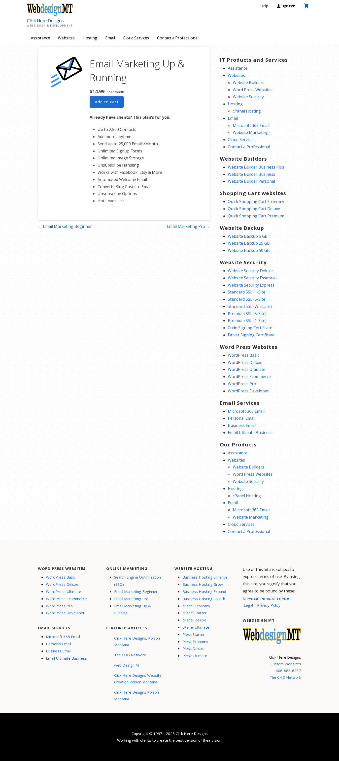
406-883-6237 (288, 670)
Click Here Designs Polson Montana (136, 695)
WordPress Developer (248, 391)
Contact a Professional (177, 38)
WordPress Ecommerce (249, 376)
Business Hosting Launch (203, 598)
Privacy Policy (268, 605)
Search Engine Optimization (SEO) (137, 581)
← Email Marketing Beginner (65, 226)
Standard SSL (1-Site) (247, 292)
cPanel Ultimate (195, 627)
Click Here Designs (45, 20)
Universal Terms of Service (266, 598)
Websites (66, 38)
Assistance (40, 38)
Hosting (90, 38)
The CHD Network (130, 654)
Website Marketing (251, 132)
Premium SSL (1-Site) (247, 320)
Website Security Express (251, 285)
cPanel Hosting (247, 111)
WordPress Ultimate (246, 369)
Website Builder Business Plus (256, 167)
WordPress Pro (242, 383)
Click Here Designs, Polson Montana (137, 641)
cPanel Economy (196, 605)
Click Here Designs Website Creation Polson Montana (138, 678)
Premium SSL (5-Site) (247, 313)
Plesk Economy (195, 641)
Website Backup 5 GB (248, 236)
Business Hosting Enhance (205, 577)
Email (110, 38)
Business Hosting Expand (204, 591)
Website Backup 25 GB (249, 243)
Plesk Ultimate (194, 655)
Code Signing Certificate (250, 327)
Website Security (248, 96)
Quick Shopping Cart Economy (256, 201)
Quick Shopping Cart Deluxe (254, 208)
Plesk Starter (193, 634)
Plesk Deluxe (193, 648)
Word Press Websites (252, 89)
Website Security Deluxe (250, 270)
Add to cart (107, 102)
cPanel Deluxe (194, 619)
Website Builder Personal (251, 181)
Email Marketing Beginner (136, 591)
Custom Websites (286, 663)
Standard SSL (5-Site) (247, 299)
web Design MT (127, 665)
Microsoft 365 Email (251, 125)
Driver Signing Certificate (251, 335)
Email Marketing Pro (131, 598)
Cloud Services (136, 38)
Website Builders (248, 82)
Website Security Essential (252, 278)
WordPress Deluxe (245, 362)
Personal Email (241, 418)
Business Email (242, 425)
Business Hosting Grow (202, 584)
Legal (248, 605)
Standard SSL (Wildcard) (250, 306)
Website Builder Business (251, 174)
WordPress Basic (243, 355)
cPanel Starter (194, 612)
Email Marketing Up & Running (132, 609)
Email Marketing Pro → (188, 226)
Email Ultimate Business (250, 432)
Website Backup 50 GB (249, 250)
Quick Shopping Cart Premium (256, 216)
